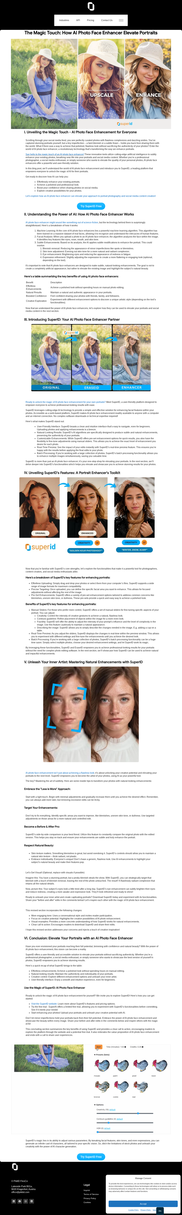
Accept (143, 1204)
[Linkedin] (13, 1201)
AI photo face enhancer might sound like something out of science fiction (62, 222)
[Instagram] (25, 1201)
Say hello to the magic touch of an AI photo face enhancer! (55, 154)
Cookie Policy (133, 1210)
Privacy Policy (145, 1210)
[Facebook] (19, 1201)
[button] (122, 20)
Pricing (90, 20)
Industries (64, 20)
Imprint (155, 1210)
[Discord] (31, 1201)
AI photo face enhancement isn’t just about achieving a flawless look (60, 773)
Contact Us (106, 20)
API (78, 20)
